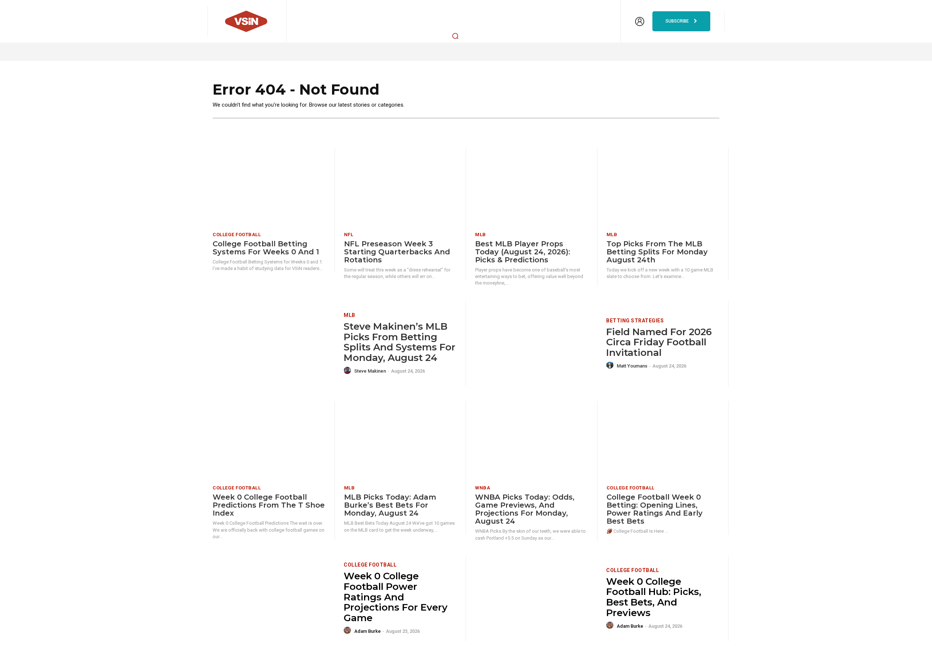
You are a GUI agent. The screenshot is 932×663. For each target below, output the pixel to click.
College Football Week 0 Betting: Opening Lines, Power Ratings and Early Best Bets (655, 509)
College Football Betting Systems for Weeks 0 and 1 (266, 247)
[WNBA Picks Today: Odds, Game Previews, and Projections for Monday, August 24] (531, 440)
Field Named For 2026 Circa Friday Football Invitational (659, 342)
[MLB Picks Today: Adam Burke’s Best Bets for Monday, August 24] (400, 440)
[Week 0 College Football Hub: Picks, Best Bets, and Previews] (536, 599)
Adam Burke (367, 631)
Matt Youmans (632, 366)
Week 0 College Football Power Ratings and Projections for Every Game (395, 596)
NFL (349, 234)
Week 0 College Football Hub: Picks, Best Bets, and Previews (653, 597)
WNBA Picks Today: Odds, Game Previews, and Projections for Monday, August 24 (524, 509)
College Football (237, 234)
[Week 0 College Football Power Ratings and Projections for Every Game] (274, 599)
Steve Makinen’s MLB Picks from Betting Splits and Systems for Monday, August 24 (399, 342)
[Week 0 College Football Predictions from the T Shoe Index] (269, 440)
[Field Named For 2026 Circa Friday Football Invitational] (536, 343)
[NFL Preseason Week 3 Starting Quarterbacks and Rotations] (400, 186)
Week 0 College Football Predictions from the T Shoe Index (269, 505)
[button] (455, 36)
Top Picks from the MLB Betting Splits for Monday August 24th (657, 251)
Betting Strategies (635, 320)
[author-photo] (348, 371)
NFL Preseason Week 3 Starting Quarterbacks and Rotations (397, 251)
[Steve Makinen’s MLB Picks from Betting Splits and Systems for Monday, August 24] (274, 343)
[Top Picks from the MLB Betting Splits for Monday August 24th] (663, 186)
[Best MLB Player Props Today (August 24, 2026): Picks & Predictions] (531, 186)
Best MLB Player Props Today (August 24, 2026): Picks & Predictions (522, 251)
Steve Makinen (370, 371)
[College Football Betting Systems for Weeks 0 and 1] (269, 186)
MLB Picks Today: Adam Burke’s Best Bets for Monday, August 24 (390, 505)
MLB (480, 234)
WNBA (482, 487)
